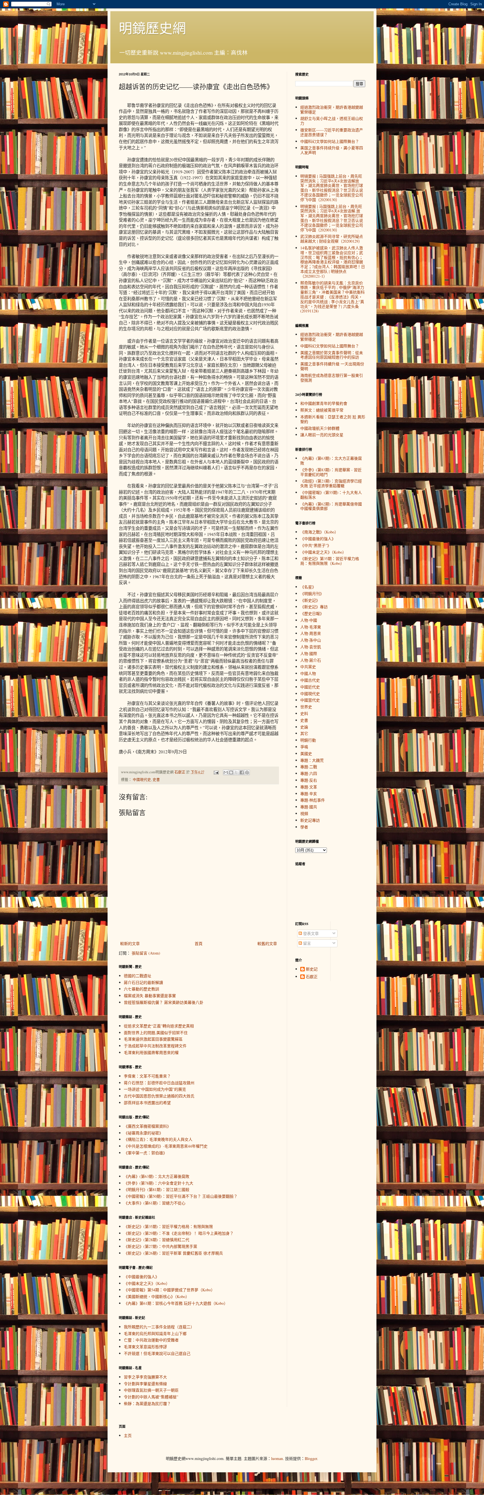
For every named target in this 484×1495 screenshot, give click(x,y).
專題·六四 (308, 773)
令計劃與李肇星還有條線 (145, 1383)
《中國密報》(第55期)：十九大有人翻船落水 (331, 495)
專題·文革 (308, 787)
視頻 (304, 813)
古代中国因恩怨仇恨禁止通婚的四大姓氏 (159, 1096)
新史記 (312, 969)
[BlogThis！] (231, 772)
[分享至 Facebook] (242, 772)
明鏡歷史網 (152, 28)
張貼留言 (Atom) (146, 953)
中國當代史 (310, 700)
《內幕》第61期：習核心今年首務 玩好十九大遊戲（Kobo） (176, 1303)
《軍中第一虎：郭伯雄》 (145, 1152)
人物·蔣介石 (310, 660)
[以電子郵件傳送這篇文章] (226, 772)
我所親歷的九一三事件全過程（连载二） (159, 1326)
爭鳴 (304, 746)
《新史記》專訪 (314, 606)
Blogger (311, 1458)
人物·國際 (308, 653)
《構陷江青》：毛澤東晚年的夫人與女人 (158, 1139)
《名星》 (308, 586)
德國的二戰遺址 (137, 975)
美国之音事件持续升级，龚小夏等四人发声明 (331, 150)
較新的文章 (130, 943)
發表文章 (310, 933)
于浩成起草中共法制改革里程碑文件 (155, 1045)
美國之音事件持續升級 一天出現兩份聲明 (332, 366)
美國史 (306, 753)
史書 (156, 779)
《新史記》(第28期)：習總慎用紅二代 (156, 1239)
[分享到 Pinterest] (247, 772)
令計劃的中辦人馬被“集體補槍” (151, 1396)
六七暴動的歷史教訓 (141, 989)
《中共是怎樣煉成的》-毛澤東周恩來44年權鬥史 (166, 1146)
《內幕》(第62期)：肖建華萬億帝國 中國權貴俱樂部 (331, 506)
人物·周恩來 (310, 633)
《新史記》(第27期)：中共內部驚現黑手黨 (160, 1246)
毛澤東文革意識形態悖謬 (145, 1346)
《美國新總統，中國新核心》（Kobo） (156, 1296)
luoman (277, 1458)
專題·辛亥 (308, 793)
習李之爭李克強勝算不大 (145, 1377)
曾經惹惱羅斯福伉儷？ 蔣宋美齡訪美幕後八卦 (163, 1002)
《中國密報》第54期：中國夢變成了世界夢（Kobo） (169, 1289)
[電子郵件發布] (216, 772)
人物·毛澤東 (310, 627)
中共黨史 (308, 666)
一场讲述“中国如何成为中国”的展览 (155, 1089)
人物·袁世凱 (310, 646)
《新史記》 (310, 600)
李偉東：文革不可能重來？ (147, 1076)
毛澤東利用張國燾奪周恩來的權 (151, 1052)
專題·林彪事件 (312, 800)
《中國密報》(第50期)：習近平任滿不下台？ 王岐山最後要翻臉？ (181, 1196)
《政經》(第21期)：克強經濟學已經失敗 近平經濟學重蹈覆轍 (331, 483)
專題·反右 (308, 780)
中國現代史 (142, 779)
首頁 (199, 943)
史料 (304, 713)
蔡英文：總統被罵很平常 (321, 410)
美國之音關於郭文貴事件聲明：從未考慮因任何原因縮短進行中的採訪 (331, 355)
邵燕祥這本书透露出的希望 (147, 1102)
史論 (304, 727)
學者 (304, 827)
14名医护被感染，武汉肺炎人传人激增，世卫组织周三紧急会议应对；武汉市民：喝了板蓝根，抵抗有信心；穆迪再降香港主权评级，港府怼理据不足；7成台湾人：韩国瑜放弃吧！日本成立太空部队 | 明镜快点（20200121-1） (332, 262)
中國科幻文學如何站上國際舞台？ (329, 141)
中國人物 (308, 673)
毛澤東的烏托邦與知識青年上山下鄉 (155, 1333)
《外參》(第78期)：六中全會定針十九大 (158, 1183)
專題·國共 (308, 806)
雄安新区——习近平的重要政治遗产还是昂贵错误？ (331, 132)
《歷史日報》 (312, 613)
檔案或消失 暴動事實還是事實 (150, 995)
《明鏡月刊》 (312, 593)
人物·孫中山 (310, 640)
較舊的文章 (267, 943)
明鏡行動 (308, 740)
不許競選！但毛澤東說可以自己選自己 (157, 1353)
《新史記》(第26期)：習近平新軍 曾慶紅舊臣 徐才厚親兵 (173, 1253)
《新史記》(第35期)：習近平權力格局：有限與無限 (168, 1226)
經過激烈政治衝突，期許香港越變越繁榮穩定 (331, 110)
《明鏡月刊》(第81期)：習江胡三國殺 (156, 1189)
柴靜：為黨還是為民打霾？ (147, 1403)
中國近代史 (310, 687)
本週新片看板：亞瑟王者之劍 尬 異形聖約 (332, 419)
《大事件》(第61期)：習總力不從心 (154, 1203)
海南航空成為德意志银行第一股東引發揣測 (331, 378)
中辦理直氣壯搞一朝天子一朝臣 (151, 1390)
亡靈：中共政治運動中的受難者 (151, 1340)
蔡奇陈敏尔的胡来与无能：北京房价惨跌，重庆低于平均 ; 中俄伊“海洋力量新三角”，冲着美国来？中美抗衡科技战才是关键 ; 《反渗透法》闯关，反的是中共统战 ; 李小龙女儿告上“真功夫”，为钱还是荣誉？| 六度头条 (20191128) (332, 297)
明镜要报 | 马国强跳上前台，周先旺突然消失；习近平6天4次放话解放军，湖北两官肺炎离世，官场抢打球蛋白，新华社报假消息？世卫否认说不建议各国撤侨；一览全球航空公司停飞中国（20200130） (331, 187)
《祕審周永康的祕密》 (143, 1133)
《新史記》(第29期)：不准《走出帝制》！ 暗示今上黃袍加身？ (179, 1233)
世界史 (306, 706)
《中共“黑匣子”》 (315, 545)
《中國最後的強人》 (141, 1276)
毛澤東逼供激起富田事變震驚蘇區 (153, 1039)
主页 (128, 1435)
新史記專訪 (310, 820)
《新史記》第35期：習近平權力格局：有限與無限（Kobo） (329, 561)
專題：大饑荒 (312, 760)
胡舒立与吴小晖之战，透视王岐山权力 (331, 121)
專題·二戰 (308, 766)
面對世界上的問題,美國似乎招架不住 (156, 1032)
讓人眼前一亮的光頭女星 (321, 434)
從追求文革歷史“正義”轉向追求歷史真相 (159, 1026)
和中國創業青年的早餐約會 (323, 403)
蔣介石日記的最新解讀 (143, 982)
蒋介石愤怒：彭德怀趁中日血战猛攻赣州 (159, 1082)
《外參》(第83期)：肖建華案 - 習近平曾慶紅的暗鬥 (331, 472)
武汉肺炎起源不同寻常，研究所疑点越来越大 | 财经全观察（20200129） (331, 239)
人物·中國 (308, 620)
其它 (304, 733)
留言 (306, 943)
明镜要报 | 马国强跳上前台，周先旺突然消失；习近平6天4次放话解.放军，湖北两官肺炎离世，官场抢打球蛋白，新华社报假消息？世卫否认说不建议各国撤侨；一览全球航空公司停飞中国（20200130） (331, 218)
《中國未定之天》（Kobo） (147, 1283)
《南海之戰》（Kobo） (319, 532)
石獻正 (312, 976)
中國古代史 (310, 680)
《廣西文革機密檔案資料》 (147, 1126)
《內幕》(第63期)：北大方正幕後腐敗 (156, 1176)
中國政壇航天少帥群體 (319, 428)
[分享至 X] (236, 772)
